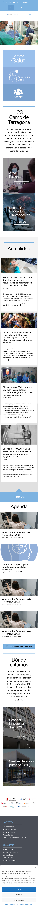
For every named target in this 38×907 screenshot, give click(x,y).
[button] (35, 868)
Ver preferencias (19, 900)
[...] (19, 305)
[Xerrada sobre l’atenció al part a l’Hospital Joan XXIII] (19, 520)
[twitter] (7, 2)
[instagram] (10, 2)
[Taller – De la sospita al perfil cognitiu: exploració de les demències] (19, 552)
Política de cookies (10, 904)
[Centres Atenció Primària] (19, 767)
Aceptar (19, 889)
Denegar (19, 895)
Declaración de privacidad (24, 904)
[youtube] (14, 2)
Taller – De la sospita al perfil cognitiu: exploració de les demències (15, 567)
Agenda (19, 506)
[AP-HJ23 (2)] (12, 14)
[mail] (17, 2)
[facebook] (3, 2)
